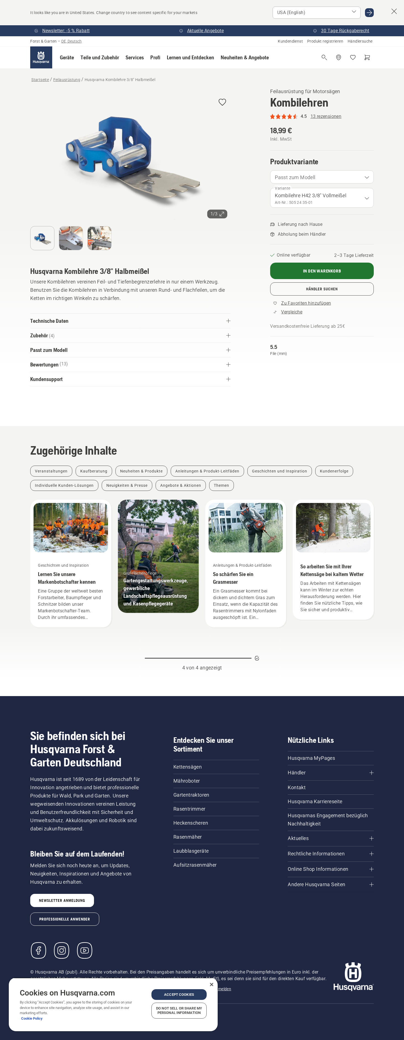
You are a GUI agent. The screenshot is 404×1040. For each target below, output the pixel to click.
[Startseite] (41, 57)
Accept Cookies (179, 994)
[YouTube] (84, 950)
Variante (282, 188)
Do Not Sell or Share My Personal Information (179, 1010)
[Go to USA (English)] (369, 12)
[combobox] (321, 176)
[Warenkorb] (367, 57)
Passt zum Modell (295, 177)
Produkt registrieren (325, 41)
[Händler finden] (338, 57)
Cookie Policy (32, 1018)
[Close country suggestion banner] (394, 11)
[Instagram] (61, 950)
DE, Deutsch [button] (71, 41)
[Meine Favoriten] (352, 57)
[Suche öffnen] (324, 57)
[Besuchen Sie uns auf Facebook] (38, 950)
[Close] (211, 984)
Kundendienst (290, 41)
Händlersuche (360, 41)
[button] (67, 57)
